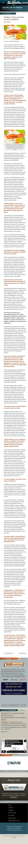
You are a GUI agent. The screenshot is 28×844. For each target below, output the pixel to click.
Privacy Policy (12, 812)
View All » (23, 658)
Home (10, 805)
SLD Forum (11, 815)
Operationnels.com (14, 820)
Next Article (22, 653)
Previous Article (9, 653)
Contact (10, 807)
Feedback (11, 810)
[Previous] (8, 705)
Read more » (4, 731)
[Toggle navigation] (3, 2)
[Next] (20, 705)
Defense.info (12, 818)
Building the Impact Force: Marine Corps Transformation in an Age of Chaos (13, 716)
